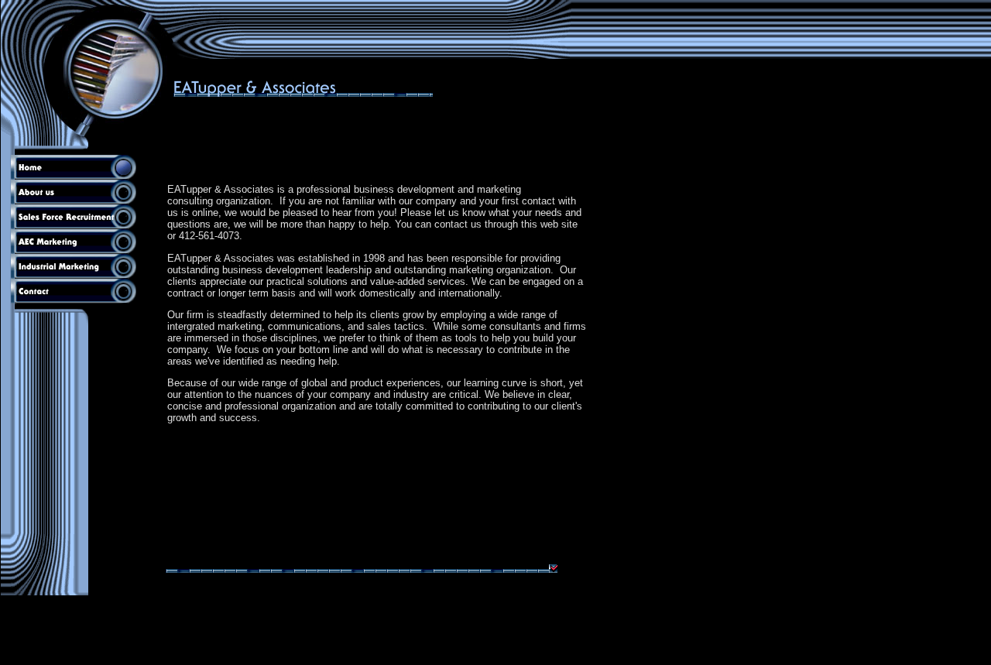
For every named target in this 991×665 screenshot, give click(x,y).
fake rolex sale (128, 657)
